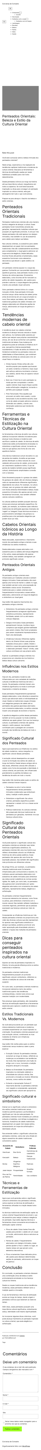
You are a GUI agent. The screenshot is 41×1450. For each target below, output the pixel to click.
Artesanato (15, 12)
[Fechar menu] (10, 8)
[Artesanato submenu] (20, 13)
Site (4, 1413)
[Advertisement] (20, 66)
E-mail (6, 1404)
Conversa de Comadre (10, 4)
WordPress (26, 1446)
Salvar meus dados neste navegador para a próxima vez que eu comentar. (21, 1422)
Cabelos (22, 1336)
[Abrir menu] (4, 21)
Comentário (8, 1373)
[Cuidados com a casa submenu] (27, 19)
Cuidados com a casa (19, 19)
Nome (5, 1395)
